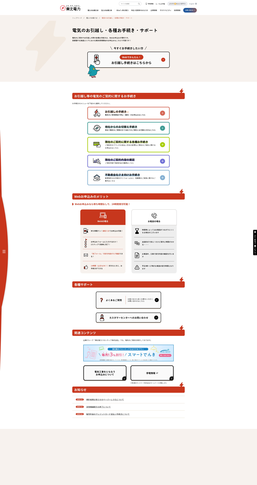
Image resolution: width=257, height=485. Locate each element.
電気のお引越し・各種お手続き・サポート (117, 18)
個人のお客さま (91, 18)
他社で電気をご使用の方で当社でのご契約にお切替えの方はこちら (130, 128)
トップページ (77, 18)
